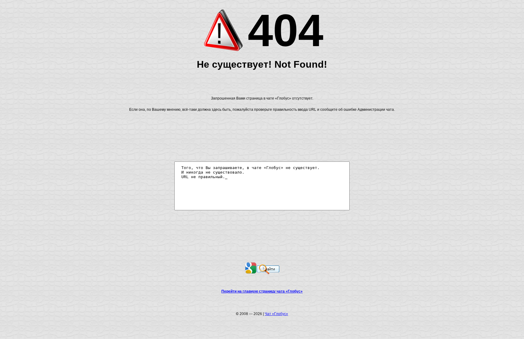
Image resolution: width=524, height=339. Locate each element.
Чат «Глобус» (276, 314)
